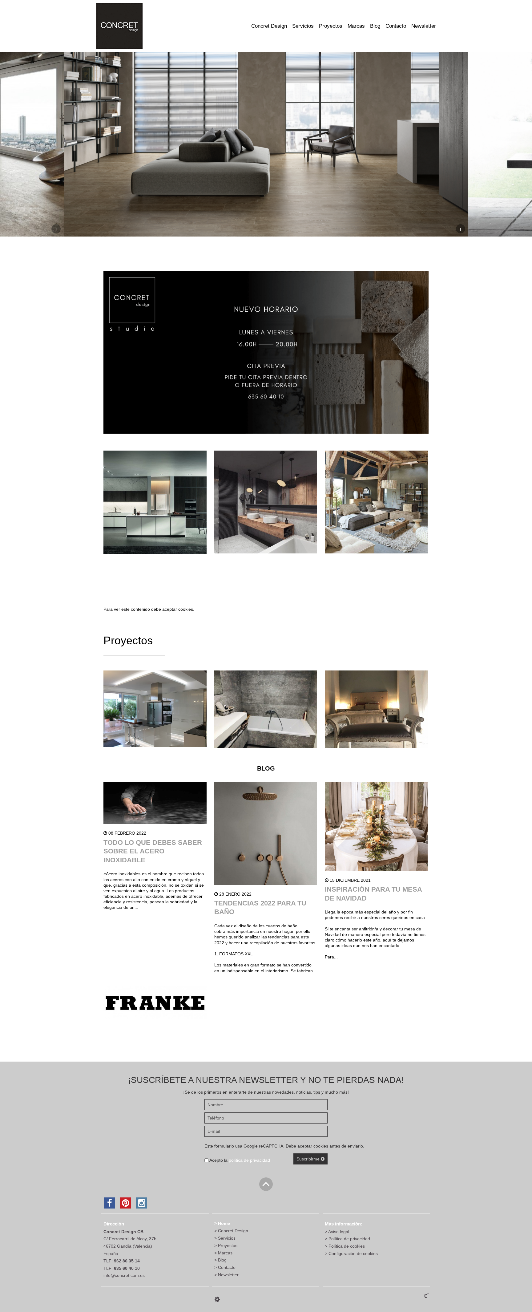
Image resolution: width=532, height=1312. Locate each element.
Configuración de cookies (353, 1253)
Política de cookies (346, 1246)
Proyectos (330, 26)
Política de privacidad (349, 1238)
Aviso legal (338, 1231)
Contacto (395, 26)
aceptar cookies (177, 609)
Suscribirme (308, 1158)
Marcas (356, 26)
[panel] (217, 1299)
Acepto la (239, 1160)
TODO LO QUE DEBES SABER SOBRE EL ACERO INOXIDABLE (152, 851)
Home (224, 1223)
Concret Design (269, 26)
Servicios (303, 26)
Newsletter (423, 26)
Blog (375, 26)
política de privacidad (249, 1160)
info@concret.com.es (124, 1275)
